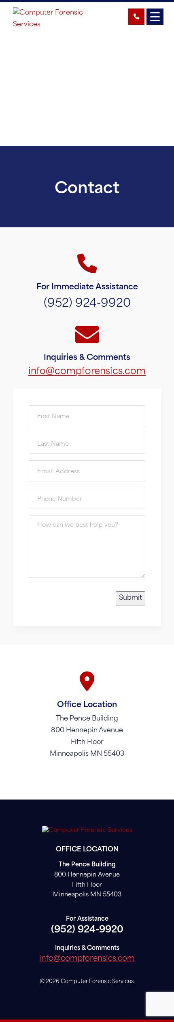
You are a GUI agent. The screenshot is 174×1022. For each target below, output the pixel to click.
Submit (130, 598)
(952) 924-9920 (87, 304)
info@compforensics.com (87, 371)
